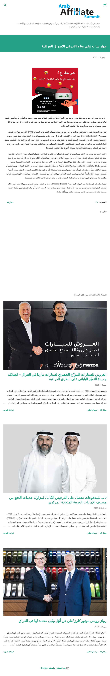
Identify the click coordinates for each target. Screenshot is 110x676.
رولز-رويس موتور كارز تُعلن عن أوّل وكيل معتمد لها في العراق (63, 620)
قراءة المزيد (8, 409)
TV (96, 202)
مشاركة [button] (10, 202)
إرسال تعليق (92, 409)
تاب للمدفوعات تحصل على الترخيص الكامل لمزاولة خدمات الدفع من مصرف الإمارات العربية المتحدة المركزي (58, 499)
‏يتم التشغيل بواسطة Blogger (53, 668)
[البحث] (5, 5)
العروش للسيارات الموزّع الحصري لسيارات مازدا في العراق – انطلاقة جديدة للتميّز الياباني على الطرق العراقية (57, 376)
